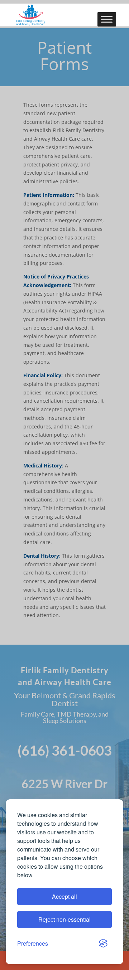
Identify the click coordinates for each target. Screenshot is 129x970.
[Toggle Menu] (107, 19)
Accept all (64, 896)
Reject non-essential (64, 919)
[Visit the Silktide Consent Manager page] (103, 943)
